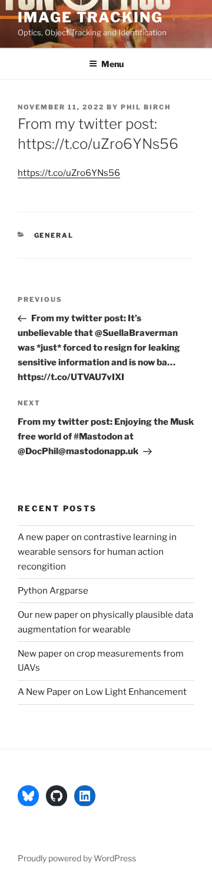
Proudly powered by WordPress (77, 858)
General (54, 235)
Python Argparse (53, 590)
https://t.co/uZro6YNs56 (69, 173)
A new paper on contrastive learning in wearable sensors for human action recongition (97, 552)
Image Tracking (90, 17)
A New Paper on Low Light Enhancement (102, 692)
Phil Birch (146, 107)
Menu (112, 64)
